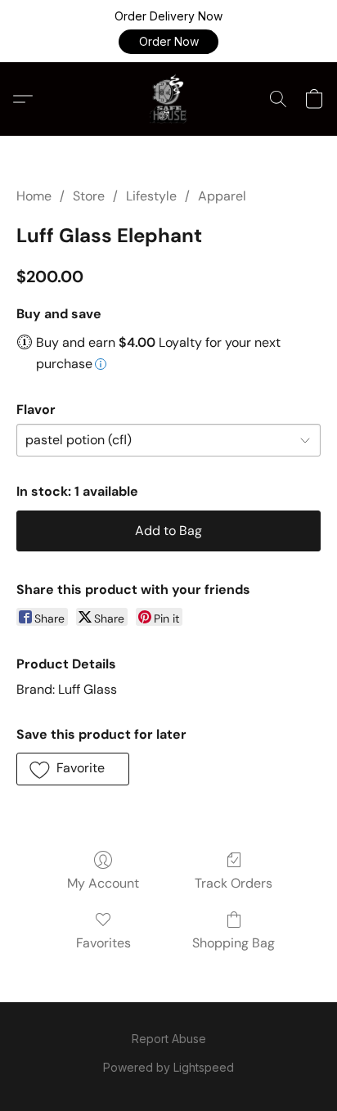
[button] (168, 41)
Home (34, 196)
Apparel (222, 196)
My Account (103, 883)
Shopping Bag (233, 942)
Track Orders (233, 883)
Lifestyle (151, 196)
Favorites (103, 942)
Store (89, 196)
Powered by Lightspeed (168, 1067)
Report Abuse (169, 1039)
